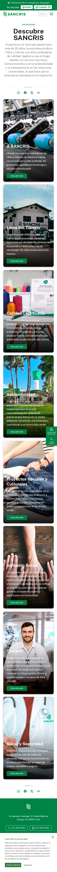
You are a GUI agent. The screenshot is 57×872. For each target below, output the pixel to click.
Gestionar (28, 865)
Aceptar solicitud (13, 865)
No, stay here (13, 7)
